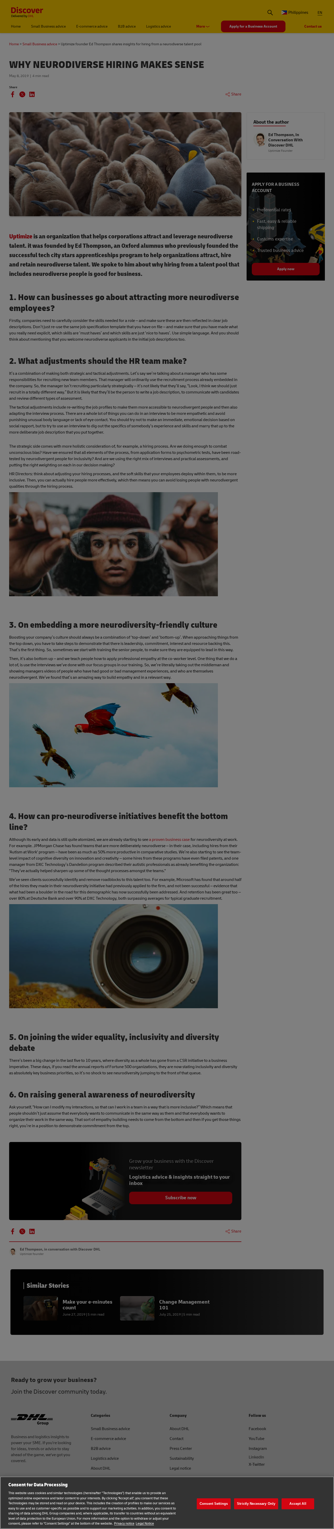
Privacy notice (124, 1523)
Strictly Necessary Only (256, 1504)
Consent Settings (214, 1504)
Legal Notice (145, 1523)
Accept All (297, 1504)
